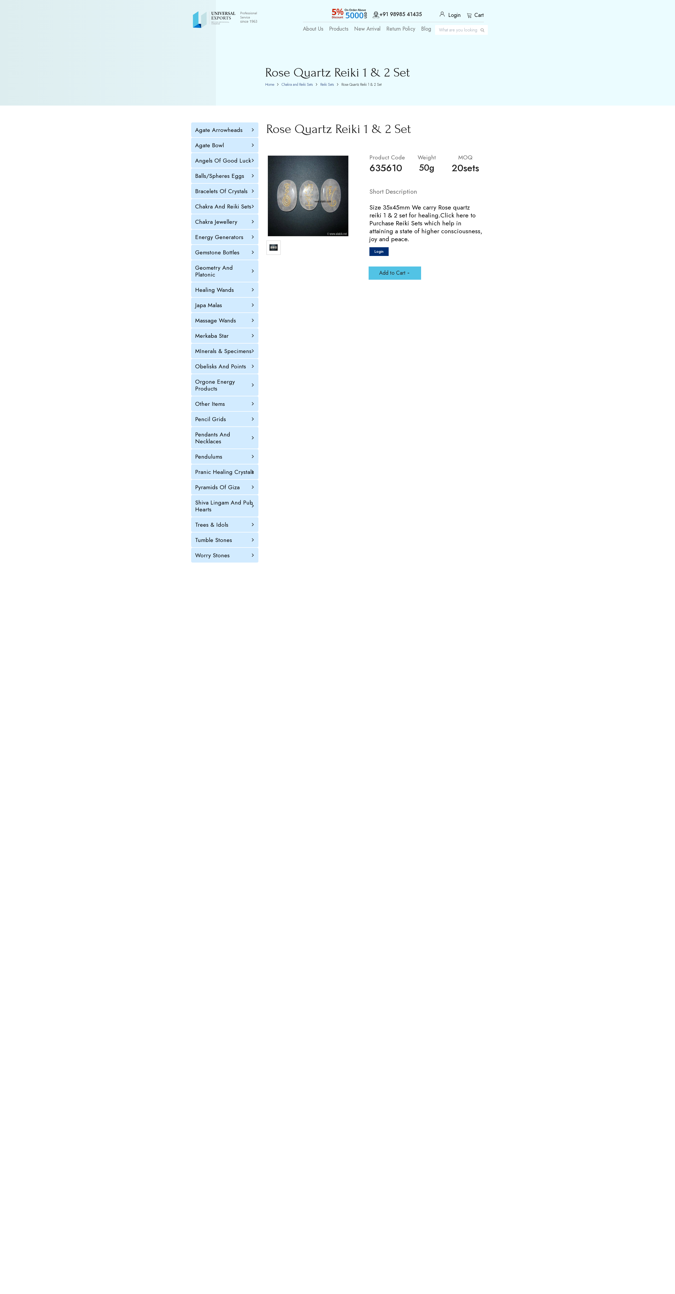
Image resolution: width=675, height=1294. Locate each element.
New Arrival (367, 29)
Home (269, 84)
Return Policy (400, 29)
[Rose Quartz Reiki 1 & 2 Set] (308, 196)
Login (379, 251)
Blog (426, 29)
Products (338, 29)
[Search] (482, 30)
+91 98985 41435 (400, 14)
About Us (313, 29)
